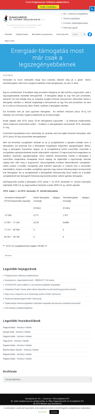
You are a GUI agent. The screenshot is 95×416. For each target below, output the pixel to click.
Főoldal (8, 34)
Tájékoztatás (22, 34)
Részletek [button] (42, 412)
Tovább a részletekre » (48, 7)
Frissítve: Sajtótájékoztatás (75, 23)
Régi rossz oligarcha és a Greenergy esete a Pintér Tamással (32, 294)
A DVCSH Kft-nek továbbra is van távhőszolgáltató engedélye (32, 285)
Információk (62, 34)
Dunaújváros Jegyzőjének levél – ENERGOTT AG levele (29, 280)
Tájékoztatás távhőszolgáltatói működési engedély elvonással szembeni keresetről (42, 303)
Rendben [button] (54, 412)
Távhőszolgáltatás (71, 18)
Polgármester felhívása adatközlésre (21, 275)
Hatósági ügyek (70, 28)
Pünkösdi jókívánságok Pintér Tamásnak (23, 299)
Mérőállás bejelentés (42, 34)
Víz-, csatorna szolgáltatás (75, 14)
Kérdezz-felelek (24, 327)
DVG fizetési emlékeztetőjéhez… (19, 308)
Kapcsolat (9, 41)
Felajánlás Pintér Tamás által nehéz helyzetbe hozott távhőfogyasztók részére (40, 289)
